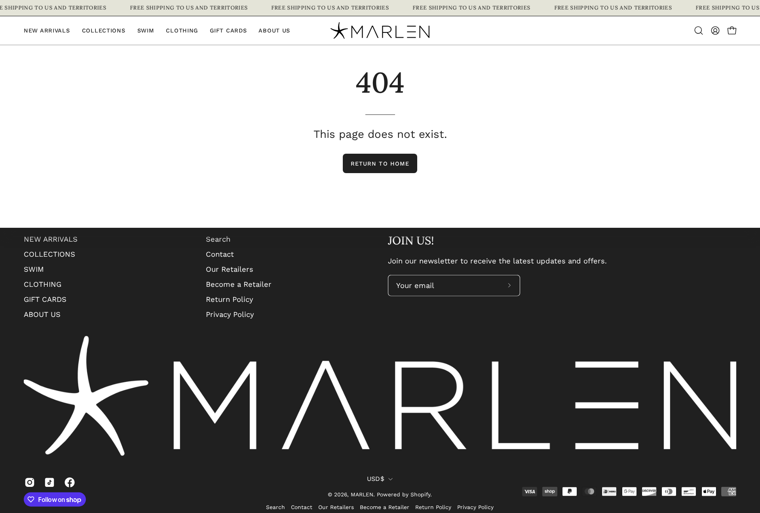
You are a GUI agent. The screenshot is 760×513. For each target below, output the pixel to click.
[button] (182, 30)
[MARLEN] (380, 30)
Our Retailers (229, 269)
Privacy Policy (230, 314)
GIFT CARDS (45, 299)
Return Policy (229, 299)
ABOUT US (42, 314)
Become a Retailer (239, 284)
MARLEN (362, 494)
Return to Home (380, 163)
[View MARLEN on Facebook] (68, 482)
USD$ (375, 478)
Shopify (420, 494)
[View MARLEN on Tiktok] (48, 482)
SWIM (34, 269)
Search (218, 239)
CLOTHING (42, 284)
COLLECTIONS (49, 254)
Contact (220, 254)
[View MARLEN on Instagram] (28, 482)
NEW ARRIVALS (51, 239)
